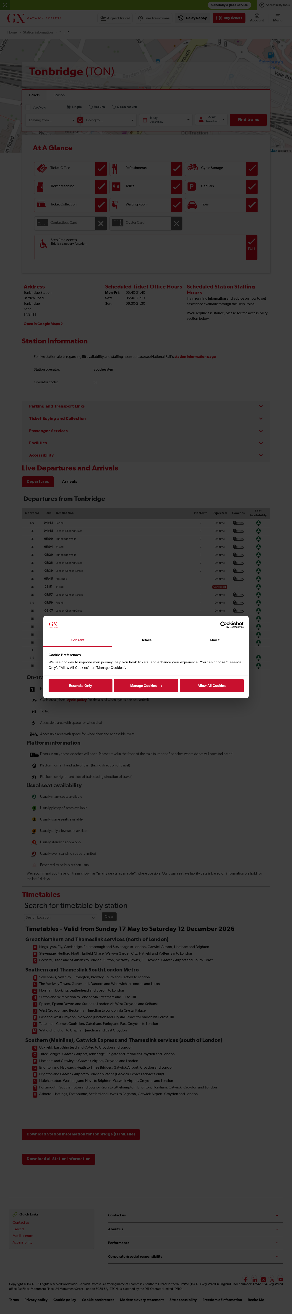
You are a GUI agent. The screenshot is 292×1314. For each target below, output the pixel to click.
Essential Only (80, 686)
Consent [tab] (77, 640)
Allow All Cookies (212, 686)
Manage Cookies (143, 686)
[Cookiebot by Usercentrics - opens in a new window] (224, 625)
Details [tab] (146, 640)
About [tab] (214, 640)
